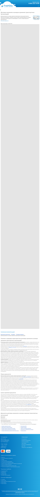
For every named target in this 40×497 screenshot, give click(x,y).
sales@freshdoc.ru (3, 446)
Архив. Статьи (4, 480)
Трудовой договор (4, 470)
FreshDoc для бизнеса (26, 440)
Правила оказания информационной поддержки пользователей (12, 463)
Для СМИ (23, 445)
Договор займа (4, 474)
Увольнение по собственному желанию (27, 429)
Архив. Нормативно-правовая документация (9, 481)
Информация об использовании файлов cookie (9, 465)
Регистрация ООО (23, 426)
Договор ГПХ (4, 471)
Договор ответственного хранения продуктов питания (10, 430)
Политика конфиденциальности (7, 464)
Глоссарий (3, 479)
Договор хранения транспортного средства (8, 428)
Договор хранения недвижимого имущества (9, 429)
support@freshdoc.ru (6, 440)
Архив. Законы (4, 482)
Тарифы (3, 459)
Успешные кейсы (25, 441)
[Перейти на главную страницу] (7, 6)
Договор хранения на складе (6, 426)
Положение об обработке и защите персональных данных (11, 466)
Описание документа (4, 20)
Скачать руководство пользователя (7, 458)
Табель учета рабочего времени (26, 428)
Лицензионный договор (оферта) (7, 461)
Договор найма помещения (6, 475)
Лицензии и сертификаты (27, 447)
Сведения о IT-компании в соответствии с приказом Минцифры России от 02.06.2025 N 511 (20, 494)
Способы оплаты (4, 460)
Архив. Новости (4, 483)
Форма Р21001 (4, 472)
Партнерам (24, 443)
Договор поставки (24, 427)
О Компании (24, 439)
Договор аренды (23, 430)
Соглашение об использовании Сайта (7, 462)
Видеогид (3, 457)
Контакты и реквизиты (26, 444)
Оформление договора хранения (7, 427)
